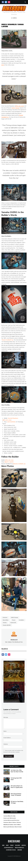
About (7, 845)
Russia (13, 620)
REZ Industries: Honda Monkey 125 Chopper (17, 802)
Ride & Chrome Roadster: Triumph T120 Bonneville (16, 794)
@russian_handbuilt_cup (19, 463)
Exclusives (5, 617)
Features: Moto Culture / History (12, 822)
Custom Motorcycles (8, 848)
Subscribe (19, 850)
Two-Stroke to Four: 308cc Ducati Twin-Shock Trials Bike (17, 770)
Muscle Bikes (5, 620)
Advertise (24, 845)
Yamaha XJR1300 (6, 625)
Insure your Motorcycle (10, 818)
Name (4, 731)
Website (5, 744)
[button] (14, 18)
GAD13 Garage (15, 108)
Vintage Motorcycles (19, 848)
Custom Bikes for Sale (9, 816)
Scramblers (21, 620)
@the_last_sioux (19, 106)
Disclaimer (17, 845)
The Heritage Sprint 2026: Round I (16, 778)
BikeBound (14, 841)
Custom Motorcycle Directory (11, 820)
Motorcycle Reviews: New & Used (12, 826)
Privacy (12, 845)
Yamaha (5, 622)
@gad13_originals (9, 461)
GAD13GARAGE (11, 421)
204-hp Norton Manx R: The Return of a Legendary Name (17, 786)
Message (5, 717)
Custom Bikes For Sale (11, 850)
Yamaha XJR (13, 622)
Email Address (7, 737)
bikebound (14, 639)
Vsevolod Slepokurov (13, 418)
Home (3, 845)
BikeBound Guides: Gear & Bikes (12, 824)
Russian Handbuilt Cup (7, 340)
